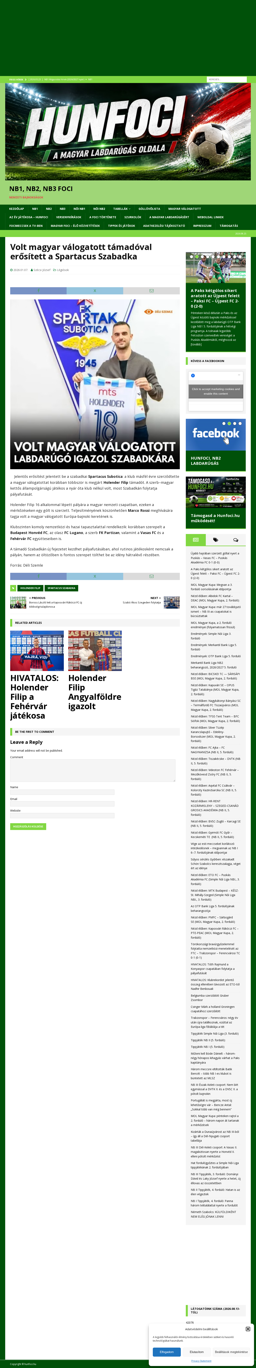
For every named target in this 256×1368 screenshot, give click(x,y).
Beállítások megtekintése (231, 1352)
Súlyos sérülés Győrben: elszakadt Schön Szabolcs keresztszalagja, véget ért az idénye (216, 867)
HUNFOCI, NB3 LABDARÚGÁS (206, 464)
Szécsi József (42, 270)
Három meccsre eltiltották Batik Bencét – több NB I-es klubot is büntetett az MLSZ (211, 1077)
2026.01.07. (20, 270)
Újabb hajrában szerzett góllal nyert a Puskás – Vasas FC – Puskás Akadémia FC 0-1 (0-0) (215, 561)
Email (13, 799)
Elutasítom (197, 1352)
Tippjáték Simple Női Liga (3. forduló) (215, 1037)
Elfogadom (167, 1352)
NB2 (49, 209)
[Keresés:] (227, 79)
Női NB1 (79, 209)
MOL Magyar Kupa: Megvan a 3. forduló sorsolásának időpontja (215, 309)
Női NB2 (99, 209)
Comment (16, 757)
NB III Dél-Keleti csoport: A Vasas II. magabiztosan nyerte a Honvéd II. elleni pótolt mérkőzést (214, 1155)
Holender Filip (30, 588)
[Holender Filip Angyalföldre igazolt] (95, 651)
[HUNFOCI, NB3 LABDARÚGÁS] (216, 438)
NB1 (35, 209)
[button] (248, 1329)
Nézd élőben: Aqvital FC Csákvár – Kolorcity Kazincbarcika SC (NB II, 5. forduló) (214, 794)
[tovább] (196, 348)
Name (14, 787)
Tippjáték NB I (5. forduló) (207, 1051)
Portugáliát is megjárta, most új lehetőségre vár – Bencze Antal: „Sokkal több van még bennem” (211, 1108)
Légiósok (63, 270)
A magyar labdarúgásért (169, 217)
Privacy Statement (201, 1361)
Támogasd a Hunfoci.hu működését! (215, 522)
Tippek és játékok (121, 226)
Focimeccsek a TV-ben (26, 226)
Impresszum (202, 226)
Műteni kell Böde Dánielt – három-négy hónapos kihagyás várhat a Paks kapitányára (215, 1061)
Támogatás (229, 226)
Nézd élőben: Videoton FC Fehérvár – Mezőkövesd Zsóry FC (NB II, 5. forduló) (215, 778)
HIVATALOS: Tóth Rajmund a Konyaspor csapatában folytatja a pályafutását (213, 972)
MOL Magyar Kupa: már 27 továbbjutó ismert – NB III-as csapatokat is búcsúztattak (216, 615)
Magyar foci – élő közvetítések (75, 226)
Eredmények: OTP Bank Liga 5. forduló (216, 660)
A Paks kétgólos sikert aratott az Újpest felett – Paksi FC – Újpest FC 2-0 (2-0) (215, 577)
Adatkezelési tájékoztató (164, 226)
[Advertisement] (125, 43)
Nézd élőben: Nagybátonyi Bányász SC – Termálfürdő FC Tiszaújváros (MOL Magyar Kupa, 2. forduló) (216, 709)
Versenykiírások (68, 217)
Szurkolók (132, 217)
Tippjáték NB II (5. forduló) (208, 1044)
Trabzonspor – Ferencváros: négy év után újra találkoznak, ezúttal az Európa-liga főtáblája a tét (214, 1026)
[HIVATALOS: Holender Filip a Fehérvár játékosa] (37, 651)
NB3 (62, 209)
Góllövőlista (149, 209)
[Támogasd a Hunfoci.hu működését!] (216, 496)
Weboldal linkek (210, 217)
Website (15, 810)
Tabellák (120, 209)
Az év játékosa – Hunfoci (28, 217)
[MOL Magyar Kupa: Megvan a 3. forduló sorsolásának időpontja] (216, 274)
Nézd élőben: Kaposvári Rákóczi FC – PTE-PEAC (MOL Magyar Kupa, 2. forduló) (215, 936)
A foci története (102, 217)
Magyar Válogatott (184, 209)
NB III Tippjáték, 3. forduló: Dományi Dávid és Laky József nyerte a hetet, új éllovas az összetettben (216, 1182)
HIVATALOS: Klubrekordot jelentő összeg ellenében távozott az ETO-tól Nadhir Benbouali (215, 988)
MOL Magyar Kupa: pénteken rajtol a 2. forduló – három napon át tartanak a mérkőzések (215, 1124)
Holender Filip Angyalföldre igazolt (94, 692)
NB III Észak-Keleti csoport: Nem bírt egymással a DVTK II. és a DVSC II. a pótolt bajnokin (214, 1093)
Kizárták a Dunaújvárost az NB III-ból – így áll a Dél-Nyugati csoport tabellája (215, 1140)
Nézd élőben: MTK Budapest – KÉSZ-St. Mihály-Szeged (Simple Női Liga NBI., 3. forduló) (215, 899)
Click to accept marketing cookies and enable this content (216, 395)
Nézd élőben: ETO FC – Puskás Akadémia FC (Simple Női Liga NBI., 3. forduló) (215, 883)
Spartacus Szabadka (61, 588)
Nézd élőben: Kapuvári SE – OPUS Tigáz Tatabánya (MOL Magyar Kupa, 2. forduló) (215, 693)
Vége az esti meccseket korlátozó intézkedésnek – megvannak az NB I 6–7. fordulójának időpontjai (214, 852)
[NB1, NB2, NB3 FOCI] (128, 178)
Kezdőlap (16, 209)
